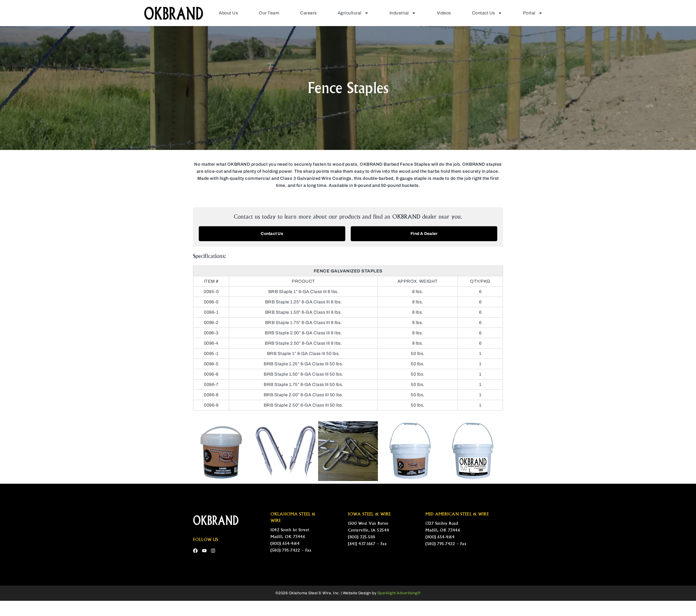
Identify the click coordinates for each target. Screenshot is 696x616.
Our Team (269, 13)
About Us (228, 13)
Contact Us (483, 13)
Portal (529, 13)
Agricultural (350, 13)
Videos (444, 13)
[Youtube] (204, 550)
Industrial (399, 13)
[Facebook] (195, 550)
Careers (308, 13)
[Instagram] (213, 550)
